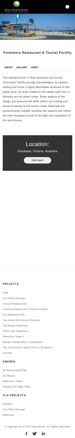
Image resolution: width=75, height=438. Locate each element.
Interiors (7, 353)
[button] (67, 7)
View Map (37, 160)
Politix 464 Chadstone (15, 331)
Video (34, 67)
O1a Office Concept (14, 298)
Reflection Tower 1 (13, 381)
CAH (5, 292)
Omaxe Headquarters (15, 303)
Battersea (8, 414)
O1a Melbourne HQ (13, 314)
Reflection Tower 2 (13, 336)
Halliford (7, 404)
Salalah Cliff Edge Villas (17, 386)
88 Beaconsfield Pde (14, 370)
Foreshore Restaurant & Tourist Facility (25, 309)
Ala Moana (9, 375)
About (8, 67)
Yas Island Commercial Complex (21, 320)
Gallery (21, 67)
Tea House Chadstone (15, 325)
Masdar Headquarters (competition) (23, 342)
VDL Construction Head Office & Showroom (27, 347)
